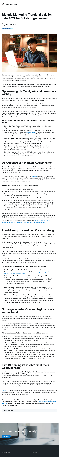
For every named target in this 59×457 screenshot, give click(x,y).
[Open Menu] (55, 4)
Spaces (34, 176)
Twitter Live (5, 390)
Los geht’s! (6, 436)
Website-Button (31, 132)
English (34, 452)
